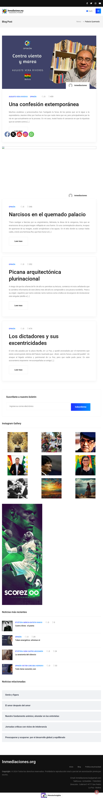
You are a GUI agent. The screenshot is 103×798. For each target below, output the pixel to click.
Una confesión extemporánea (44, 104)
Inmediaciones (80, 85)
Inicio (71, 767)
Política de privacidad (93, 767)
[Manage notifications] (97, 792)
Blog (79, 767)
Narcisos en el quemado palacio (47, 214)
